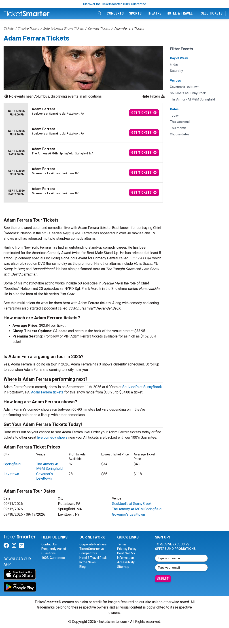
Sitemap (123, 566)
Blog (82, 566)
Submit (163, 579)
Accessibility (126, 562)
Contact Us (49, 544)
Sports (135, 13)
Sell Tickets (212, 13)
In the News (87, 562)
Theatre (154, 13)
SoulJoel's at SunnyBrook (142, 387)
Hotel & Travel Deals (93, 558)
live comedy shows (52, 437)
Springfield (12, 464)
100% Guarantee (53, 558)
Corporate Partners (93, 544)
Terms (121, 544)
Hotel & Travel (180, 13)
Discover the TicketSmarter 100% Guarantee (114, 4)
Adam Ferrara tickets (47, 392)
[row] (83, 113)
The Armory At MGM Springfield (49, 466)
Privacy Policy (126, 549)
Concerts (115, 13)
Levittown (11, 474)
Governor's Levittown (44, 476)
